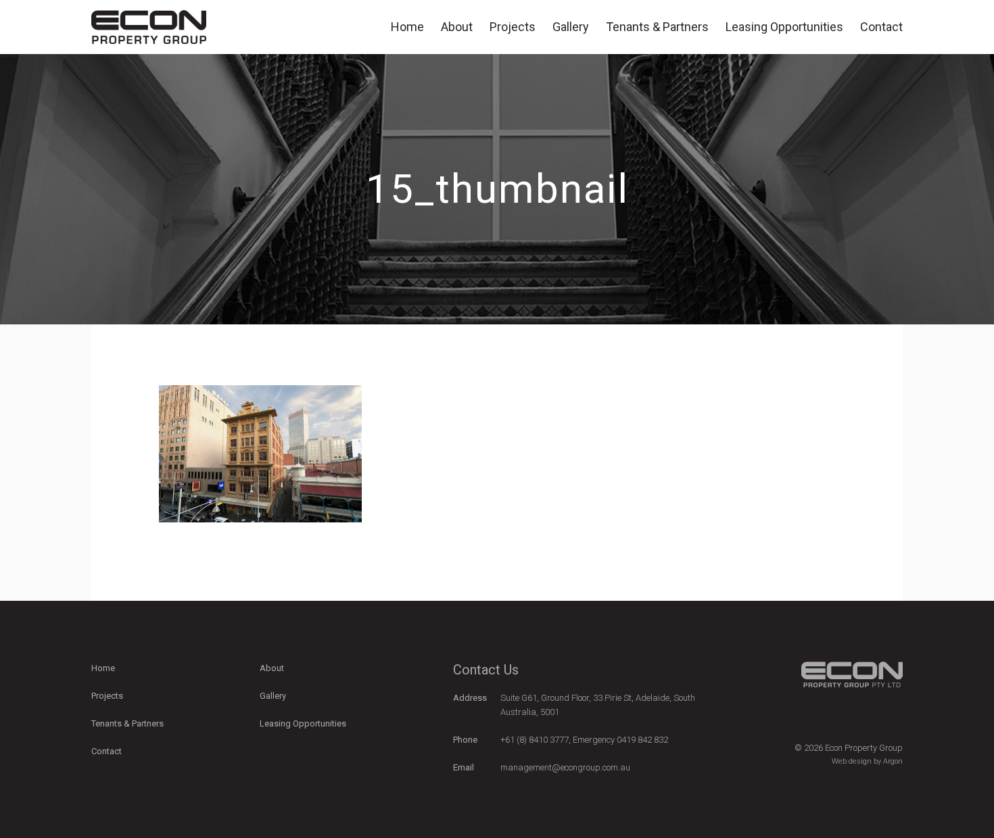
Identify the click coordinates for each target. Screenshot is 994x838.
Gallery (570, 27)
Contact (881, 27)
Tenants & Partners (657, 27)
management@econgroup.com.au (565, 767)
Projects (513, 27)
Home (407, 27)
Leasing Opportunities (784, 27)
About (457, 27)
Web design (852, 761)
